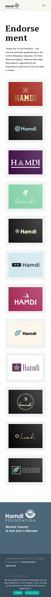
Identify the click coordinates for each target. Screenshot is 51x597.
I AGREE (18, 593)
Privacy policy (32, 593)
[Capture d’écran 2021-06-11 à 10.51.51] (25, 344)
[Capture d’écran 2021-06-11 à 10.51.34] (25, 241)
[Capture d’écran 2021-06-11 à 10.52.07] (25, 447)
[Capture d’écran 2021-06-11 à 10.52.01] (25, 413)
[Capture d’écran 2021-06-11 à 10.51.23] (25, 173)
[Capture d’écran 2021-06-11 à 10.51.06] (25, 105)
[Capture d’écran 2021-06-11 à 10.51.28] (25, 207)
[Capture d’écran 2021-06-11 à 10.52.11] (25, 481)
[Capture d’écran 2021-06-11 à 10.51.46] (25, 310)
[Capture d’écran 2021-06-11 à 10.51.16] (25, 139)
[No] (47, 586)
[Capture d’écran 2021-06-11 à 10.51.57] (25, 378)
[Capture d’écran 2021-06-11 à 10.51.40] (25, 276)
